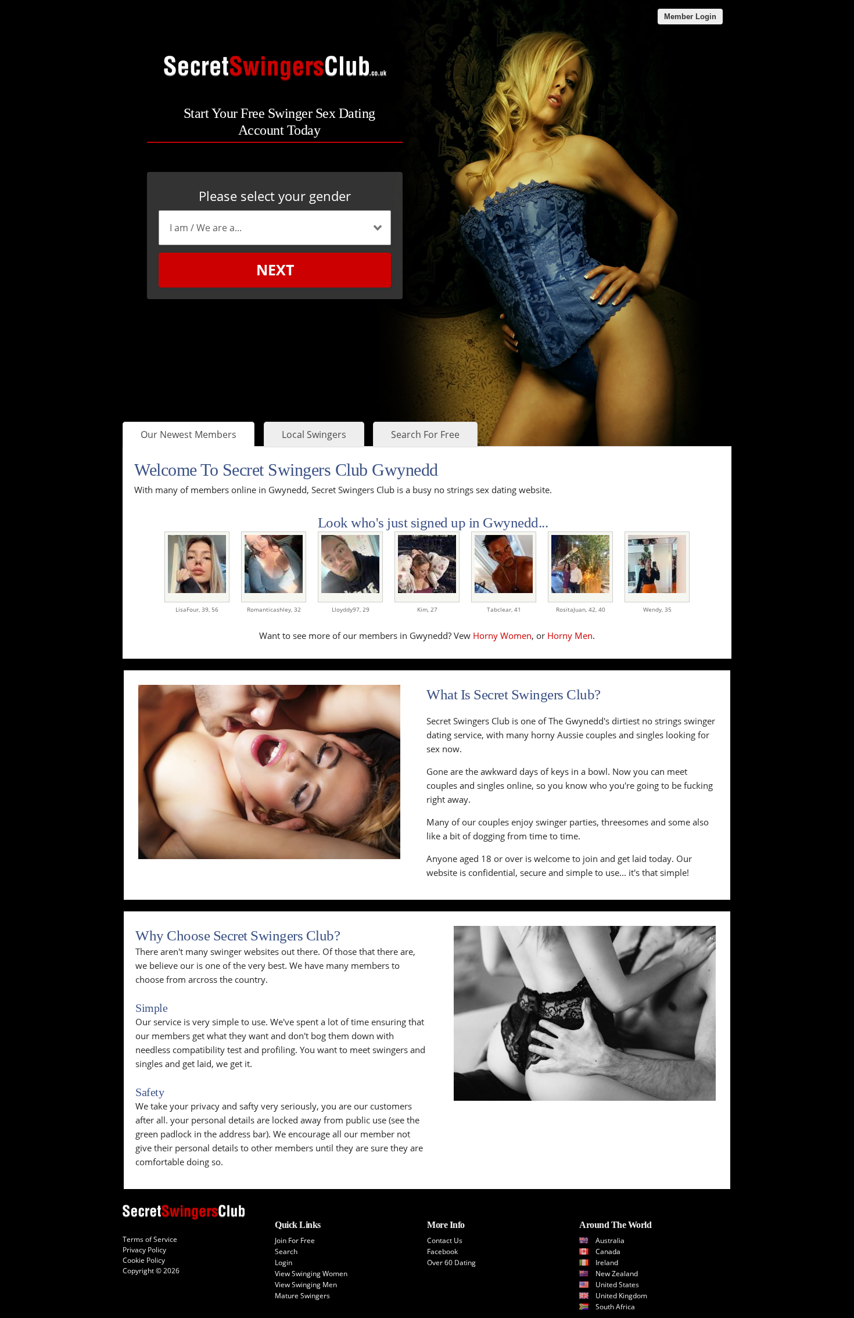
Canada (607, 1251)
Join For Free (295, 1240)
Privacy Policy (144, 1250)
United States (617, 1285)
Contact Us (444, 1240)
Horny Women (502, 635)
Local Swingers (314, 434)
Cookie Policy (144, 1260)
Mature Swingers (302, 1296)
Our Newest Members (188, 434)
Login (283, 1262)
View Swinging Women (311, 1274)
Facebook (442, 1251)
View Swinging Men (306, 1285)
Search (286, 1251)
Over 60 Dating (451, 1262)
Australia (610, 1240)
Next (275, 269)
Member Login (690, 16)
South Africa (615, 1307)
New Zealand (616, 1274)
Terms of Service (150, 1239)
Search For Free (425, 434)
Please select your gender (275, 195)
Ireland (606, 1262)
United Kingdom (621, 1296)
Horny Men (570, 635)
